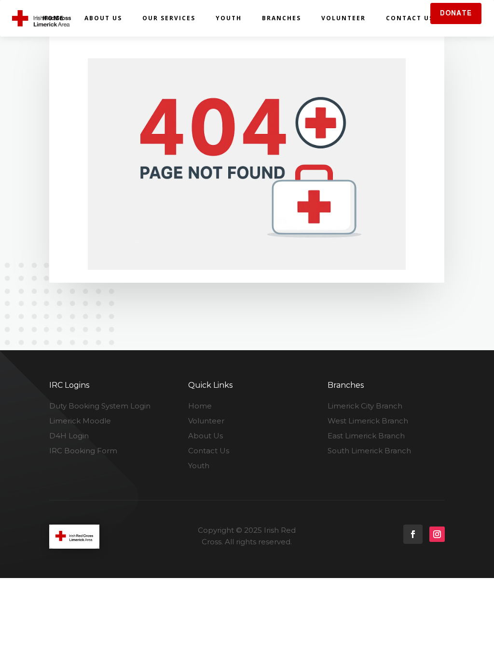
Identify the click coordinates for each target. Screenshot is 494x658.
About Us (103, 18)
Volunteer (343, 18)
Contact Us (410, 18)
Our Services (168, 18)
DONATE (456, 13)
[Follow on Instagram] (437, 534)
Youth (229, 18)
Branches (281, 18)
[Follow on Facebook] (413, 534)
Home (53, 18)
